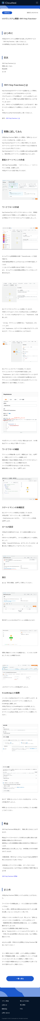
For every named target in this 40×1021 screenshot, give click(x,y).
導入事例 (22, 1005)
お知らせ (4, 1005)
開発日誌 (4, 1009)
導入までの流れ (24, 1001)
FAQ (21, 1008)
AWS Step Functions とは (13, 118)
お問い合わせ (6, 1013)
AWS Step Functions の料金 (9, 876)
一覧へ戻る (20, 978)
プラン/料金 (5, 1001)
